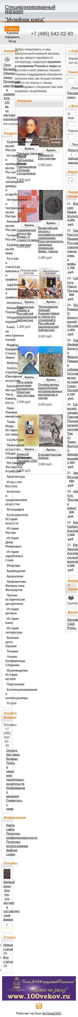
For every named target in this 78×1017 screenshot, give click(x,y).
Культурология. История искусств (8, 519)
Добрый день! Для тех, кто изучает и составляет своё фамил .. (11, 902)
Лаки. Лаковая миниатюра (8, 412)
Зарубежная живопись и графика (8, 291)
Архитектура (9, 476)
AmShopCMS (51, 1013)
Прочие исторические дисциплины (8, 599)
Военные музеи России (8, 226)
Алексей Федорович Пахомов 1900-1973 (27, 459)
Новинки (24, 101)
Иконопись (9, 302)
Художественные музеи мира (8, 249)
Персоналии (9, 684)
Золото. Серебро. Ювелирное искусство (8, 374)
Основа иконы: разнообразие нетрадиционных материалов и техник (50, 391)
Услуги (9, 703)
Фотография (9, 509)
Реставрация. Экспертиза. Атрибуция (8, 467)
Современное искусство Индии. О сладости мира (27, 235)
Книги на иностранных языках (8, 333)
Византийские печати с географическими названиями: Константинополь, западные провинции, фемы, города (51, 239)
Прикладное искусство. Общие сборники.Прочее (8, 451)
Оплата (11, 750)
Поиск (73, 72)
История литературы (8, 630)
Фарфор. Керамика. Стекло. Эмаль (8, 351)
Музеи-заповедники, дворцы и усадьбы (8, 186)
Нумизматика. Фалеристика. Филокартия (8, 586)
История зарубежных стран (8, 556)
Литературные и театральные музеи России (8, 208)
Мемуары (9, 565)
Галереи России (8, 237)
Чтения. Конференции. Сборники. (8, 661)
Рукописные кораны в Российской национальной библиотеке (27, 313)
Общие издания (8, 319)
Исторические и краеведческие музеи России (8, 164)
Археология (9, 576)
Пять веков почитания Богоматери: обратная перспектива (26, 388)
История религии (8, 611)
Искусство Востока (8, 484)
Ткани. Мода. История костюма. (8, 428)
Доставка (13, 754)
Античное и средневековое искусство (8, 498)
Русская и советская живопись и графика (8, 269)
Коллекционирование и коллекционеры (8, 694)
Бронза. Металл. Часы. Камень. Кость (8, 394)
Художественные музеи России (8, 146)
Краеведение (9, 571)
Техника (9, 651)
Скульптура (9, 439)
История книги (8, 620)
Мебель (9, 363)
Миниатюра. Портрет (8, 310)
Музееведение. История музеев (8, 674)
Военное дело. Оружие (8, 642)
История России (8, 530)
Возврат (12, 758)
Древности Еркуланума (47, 156)
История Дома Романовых (8, 542)
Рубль (71, 628)
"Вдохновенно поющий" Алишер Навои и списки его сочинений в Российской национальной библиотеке (48, 318)
